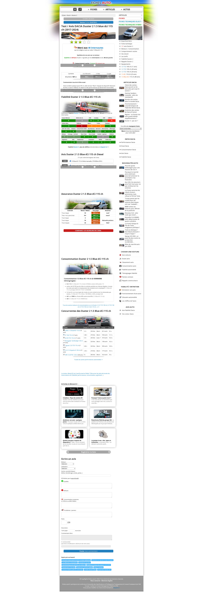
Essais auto (126, 259)
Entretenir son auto (129, 290)
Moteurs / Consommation (130, 49)
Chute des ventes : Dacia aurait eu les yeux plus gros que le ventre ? (132, 88)
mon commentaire (88, 551)
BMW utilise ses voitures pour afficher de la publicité (132, 208)
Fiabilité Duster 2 (127, 59)
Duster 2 (74, 15)
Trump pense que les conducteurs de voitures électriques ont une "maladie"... (132, 201)
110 (128, 74)
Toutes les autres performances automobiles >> (88, 359)
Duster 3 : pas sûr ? (131, 121)
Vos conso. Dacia (127, 314)
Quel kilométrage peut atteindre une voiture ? (73, 565)
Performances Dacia (128, 142)
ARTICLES (110, 9)
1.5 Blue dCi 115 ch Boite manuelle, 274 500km (85, 161)
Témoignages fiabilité (129, 273)
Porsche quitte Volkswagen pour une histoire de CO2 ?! (132, 168)
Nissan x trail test (98, 567)
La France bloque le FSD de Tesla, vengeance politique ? (132, 225)
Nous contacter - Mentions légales (102, 581)
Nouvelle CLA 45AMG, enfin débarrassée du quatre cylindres (132, 219)
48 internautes (95, 47)
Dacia (68, 15)
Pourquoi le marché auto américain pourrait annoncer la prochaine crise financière (132, 176)
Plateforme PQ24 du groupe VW (101, 420)
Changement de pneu (84, 562)
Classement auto (128, 262)
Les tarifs (124, 56)
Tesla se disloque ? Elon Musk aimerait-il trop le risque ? (132, 232)
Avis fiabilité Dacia (128, 310)
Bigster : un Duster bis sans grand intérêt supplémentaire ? (132, 116)
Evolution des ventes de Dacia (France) (132, 111)
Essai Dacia (125, 146)
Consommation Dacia (128, 150)
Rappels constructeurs (130, 280)
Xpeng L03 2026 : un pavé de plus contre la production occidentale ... (132, 239)
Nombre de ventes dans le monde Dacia (132, 100)
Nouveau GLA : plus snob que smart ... (131, 214)
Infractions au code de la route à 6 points (102, 560)
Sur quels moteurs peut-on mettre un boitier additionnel (76, 560)
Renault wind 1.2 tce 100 (68, 567)
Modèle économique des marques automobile (98, 565)
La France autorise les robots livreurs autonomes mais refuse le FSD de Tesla (132, 193)
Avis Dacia (124, 153)
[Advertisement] (88, 180)
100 (129, 67)
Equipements (125, 64)
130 (129, 69)
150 (129, 72)
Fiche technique (126, 44)
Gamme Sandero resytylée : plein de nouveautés (131, 95)
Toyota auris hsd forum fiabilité (84, 567)
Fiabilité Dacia (126, 157)
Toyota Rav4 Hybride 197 (104, 569)
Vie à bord (124, 54)
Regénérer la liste (88, 452)
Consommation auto (129, 266)
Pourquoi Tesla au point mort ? (101, 398)
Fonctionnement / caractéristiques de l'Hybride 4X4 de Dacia (132, 106)
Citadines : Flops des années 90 (72, 398)
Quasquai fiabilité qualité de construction (72, 569)
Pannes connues (127, 277)
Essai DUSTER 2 (126, 41)
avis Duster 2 (127, 46)
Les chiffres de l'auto (129, 301)
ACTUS (126, 9)
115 (130, 77)
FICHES (93, 9)
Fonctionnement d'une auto (131, 294)
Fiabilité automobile (129, 270)
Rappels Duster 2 (127, 61)
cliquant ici (103, 147)
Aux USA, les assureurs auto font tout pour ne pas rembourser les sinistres (133, 185)
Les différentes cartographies (69, 562)
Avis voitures (126, 255)
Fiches (64, 15)
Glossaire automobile (129, 297)
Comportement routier (129, 51)
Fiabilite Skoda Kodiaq (90, 569)
